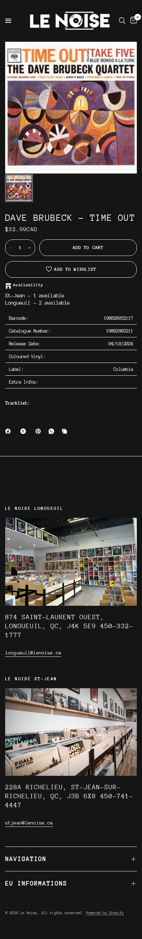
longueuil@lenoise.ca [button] (33, 652)
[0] (132, 20)
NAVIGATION (26, 858)
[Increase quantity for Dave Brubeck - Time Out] (29, 248)
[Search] (122, 20)
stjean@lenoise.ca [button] (29, 823)
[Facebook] (9, 431)
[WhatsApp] (53, 431)
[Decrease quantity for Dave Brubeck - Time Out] (11, 248)
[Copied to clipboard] (66, 431)
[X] (24, 431)
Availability (28, 285)
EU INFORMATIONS (36, 883)
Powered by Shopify (105, 912)
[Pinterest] (40, 431)
